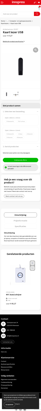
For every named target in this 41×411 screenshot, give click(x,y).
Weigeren (17, 404)
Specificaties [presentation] (20, 226)
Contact (3, 361)
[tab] (20, 215)
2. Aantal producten (11, 146)
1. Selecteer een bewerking (14, 111)
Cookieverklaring (6, 382)
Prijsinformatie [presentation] (20, 220)
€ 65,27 (11, 303)
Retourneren (5, 370)
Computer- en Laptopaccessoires (20, 21)
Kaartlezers (5, 23)
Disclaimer (4, 388)
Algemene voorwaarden (8, 379)
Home (3, 21)
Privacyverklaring (6, 385)
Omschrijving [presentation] (20, 215)
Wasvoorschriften (6, 367)
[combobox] (17, 14)
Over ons (4, 352)
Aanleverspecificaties (8, 364)
